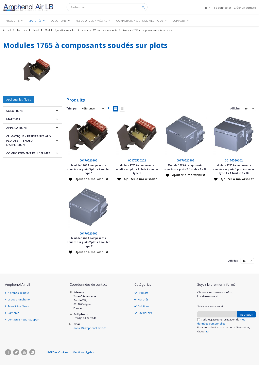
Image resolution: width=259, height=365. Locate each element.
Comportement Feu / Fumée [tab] (28, 153)
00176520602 (234, 160)
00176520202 (137, 160)
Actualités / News (18, 306)
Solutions (143, 306)
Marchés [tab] (13, 119)
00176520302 (185, 160)
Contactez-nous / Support (23, 319)
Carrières (13, 313)
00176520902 (88, 233)
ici (207, 331)
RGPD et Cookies (58, 352)
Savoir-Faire (145, 313)
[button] (88, 179)
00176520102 (88, 160)
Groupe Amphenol (19, 299)
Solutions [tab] (14, 111)
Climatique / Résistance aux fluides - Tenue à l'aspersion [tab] (28, 140)
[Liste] (122, 108)
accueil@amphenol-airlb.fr (89, 328)
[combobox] (107, 7)
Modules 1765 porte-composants (99, 30)
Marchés (22, 30)
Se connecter (222, 8)
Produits (143, 293)
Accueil (7, 30)
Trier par (71, 108)
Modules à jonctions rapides (60, 30)
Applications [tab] (16, 128)
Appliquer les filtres (18, 99)
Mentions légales (83, 352)
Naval (36, 30)
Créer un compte (245, 8)
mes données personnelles (221, 321)
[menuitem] (14, 20)
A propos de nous (19, 293)
